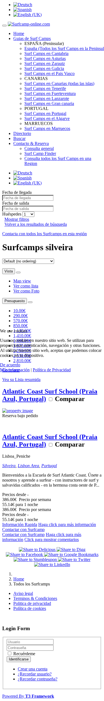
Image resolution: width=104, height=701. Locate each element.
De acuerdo (10, 364)
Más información (15, 369)
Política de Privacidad (52, 369)
